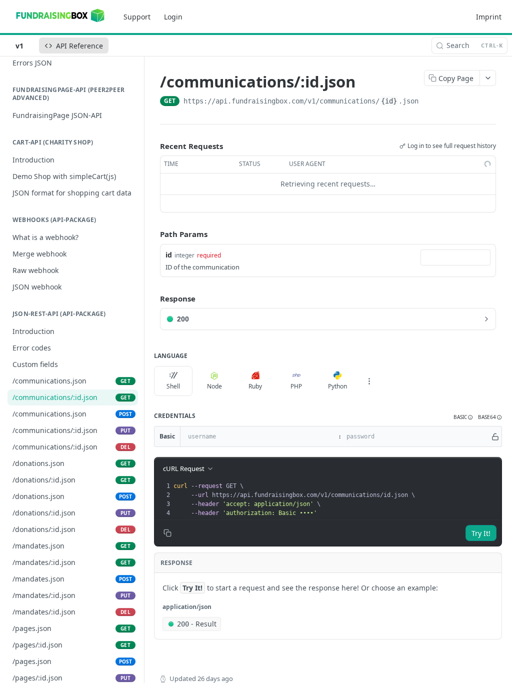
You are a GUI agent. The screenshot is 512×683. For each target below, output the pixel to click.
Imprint (489, 17)
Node (214, 386)
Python (337, 386)
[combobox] (455, 258)
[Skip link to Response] (153, 299)
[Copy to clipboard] (428, 102)
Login (173, 17)
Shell (173, 386)
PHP (296, 386)
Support (137, 17)
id (169, 255)
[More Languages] (369, 381)
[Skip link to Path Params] (153, 234)
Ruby (255, 386)
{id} (389, 101)
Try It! (481, 533)
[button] (463, 417)
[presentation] (337, 500)
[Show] (495, 436)
